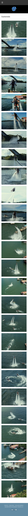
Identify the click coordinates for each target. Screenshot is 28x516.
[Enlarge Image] (14, 39)
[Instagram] (16, 510)
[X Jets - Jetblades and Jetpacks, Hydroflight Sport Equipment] (14, 11)
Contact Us (6, 505)
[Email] (12, 510)
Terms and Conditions (19, 505)
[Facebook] (14, 510)
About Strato (11, 505)
